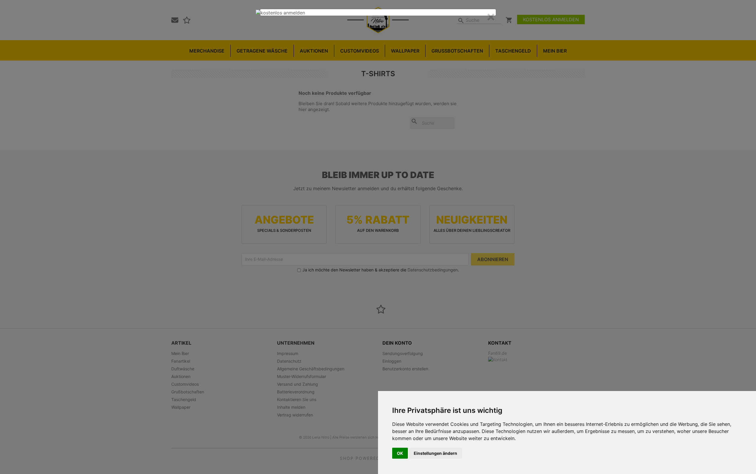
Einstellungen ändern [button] (435, 453)
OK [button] (400, 453)
